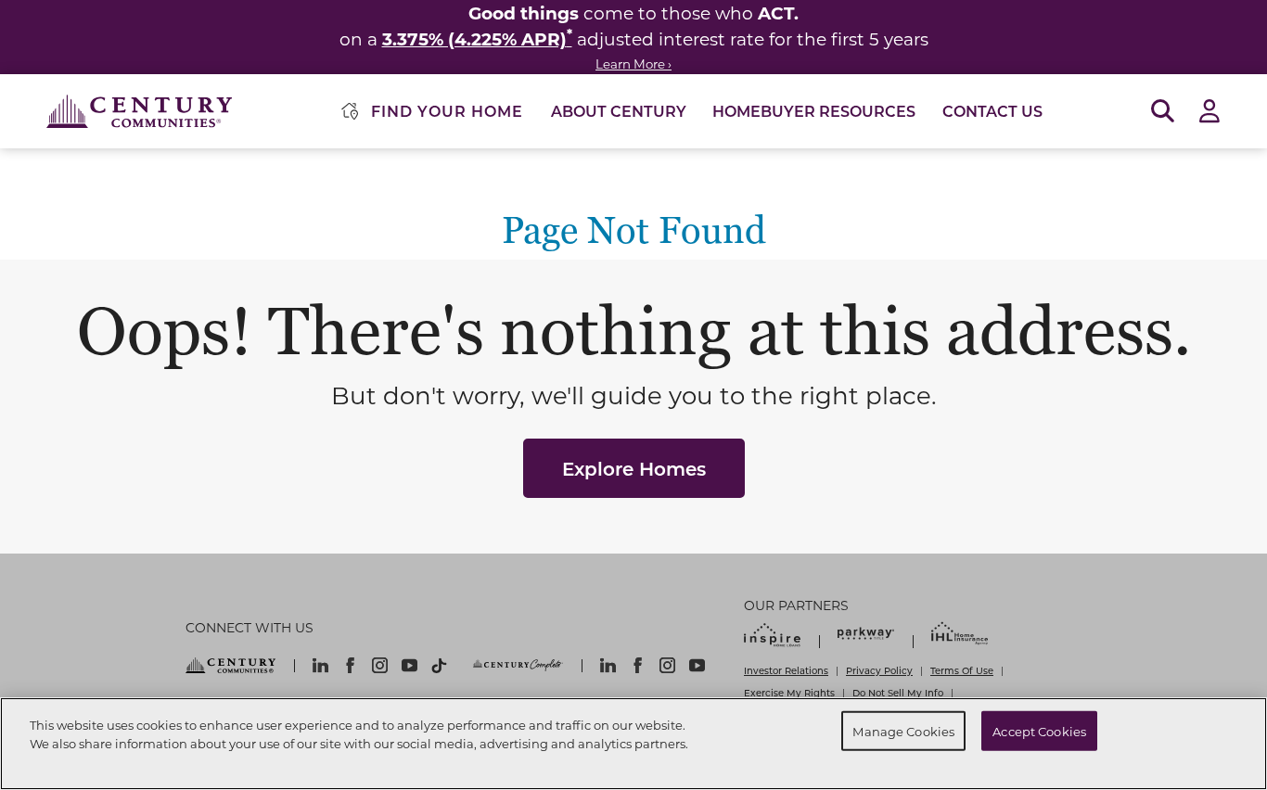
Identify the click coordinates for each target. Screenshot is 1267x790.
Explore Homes (634, 468)
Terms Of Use (961, 670)
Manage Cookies (903, 730)
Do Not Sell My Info (897, 692)
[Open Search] (1162, 111)
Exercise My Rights (789, 692)
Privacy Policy (879, 670)
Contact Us (992, 111)
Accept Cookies (1039, 730)
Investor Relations (786, 670)
